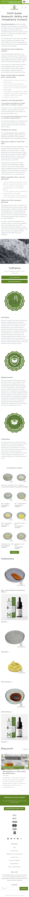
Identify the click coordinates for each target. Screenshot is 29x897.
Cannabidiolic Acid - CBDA (7, 544)
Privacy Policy (14, 857)
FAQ (14, 847)
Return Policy (14, 850)
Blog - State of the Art (14, 866)
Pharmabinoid (12, 895)
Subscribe (24, 888)
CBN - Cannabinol (5, 503)
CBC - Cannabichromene (20, 503)
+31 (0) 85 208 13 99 (14, 277)
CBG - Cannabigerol (19, 485)
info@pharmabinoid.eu (14, 281)
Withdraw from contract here (14, 854)
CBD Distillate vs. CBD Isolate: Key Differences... (14, 771)
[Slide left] (11, 791)
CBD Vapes (4, 652)
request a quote (13, 134)
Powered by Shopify (19, 895)
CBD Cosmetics (6, 682)
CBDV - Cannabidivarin (6, 523)
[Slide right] (17, 791)
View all (14, 552)
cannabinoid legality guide (11, 132)
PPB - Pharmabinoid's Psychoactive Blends (13, 591)
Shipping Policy (14, 863)
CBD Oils (4, 622)
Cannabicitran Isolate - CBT (20, 524)
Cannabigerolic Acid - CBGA (20, 545)
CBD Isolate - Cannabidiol (7, 485)
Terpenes (4, 742)
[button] (3, 7)
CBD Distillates (6, 712)
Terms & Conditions (14, 860)
